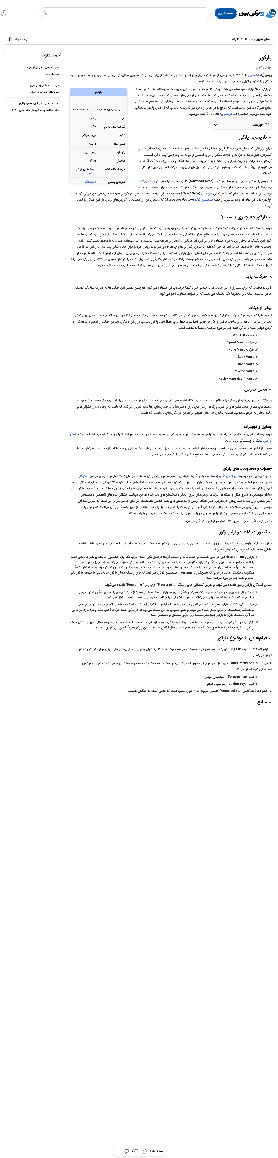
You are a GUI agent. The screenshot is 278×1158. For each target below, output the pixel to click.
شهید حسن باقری (28, 103)
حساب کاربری (226, 13)
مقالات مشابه (156, 1151)
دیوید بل (88, 173)
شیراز (32, 85)
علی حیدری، (50, 67)
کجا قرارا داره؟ (52, 74)
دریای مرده (32, 67)
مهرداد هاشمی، (49, 85)
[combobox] (130, 13)
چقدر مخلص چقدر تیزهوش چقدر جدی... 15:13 (35, 110)
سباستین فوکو (204, 199)
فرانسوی (253, 75)
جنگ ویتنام (147, 181)
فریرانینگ (90, 182)
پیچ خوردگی (228, 476)
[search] (45, 13)
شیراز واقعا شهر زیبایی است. (44, 92)
